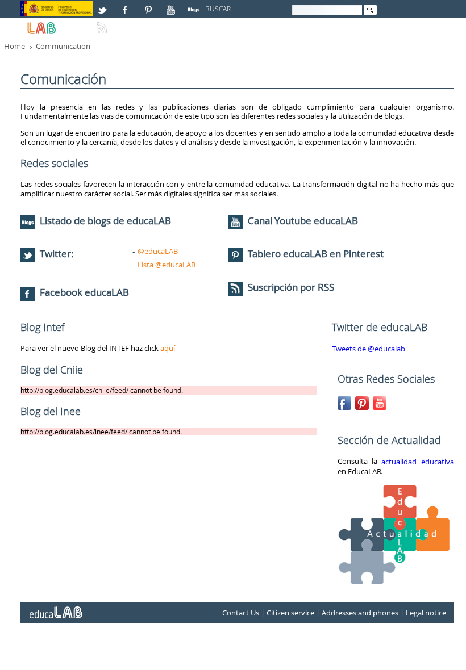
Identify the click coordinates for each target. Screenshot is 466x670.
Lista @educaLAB (166, 264)
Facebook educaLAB (84, 292)
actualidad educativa (417, 462)
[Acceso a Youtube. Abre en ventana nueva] (172, 5)
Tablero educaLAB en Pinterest (316, 253)
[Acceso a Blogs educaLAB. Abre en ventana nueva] (195, 5)
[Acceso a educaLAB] (55, 608)
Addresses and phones (360, 613)
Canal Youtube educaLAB (303, 220)
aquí (167, 348)
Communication (63, 46)
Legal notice (426, 613)
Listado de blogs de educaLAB (104, 220)
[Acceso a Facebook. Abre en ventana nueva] (126, 5)
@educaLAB (158, 251)
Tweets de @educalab (368, 349)
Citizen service (290, 613)
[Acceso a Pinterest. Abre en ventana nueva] (149, 5)
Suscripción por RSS (290, 287)
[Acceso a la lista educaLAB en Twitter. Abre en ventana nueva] (103, 5)
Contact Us (240, 613)
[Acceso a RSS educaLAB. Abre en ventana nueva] (103, 23)
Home (14, 46)
